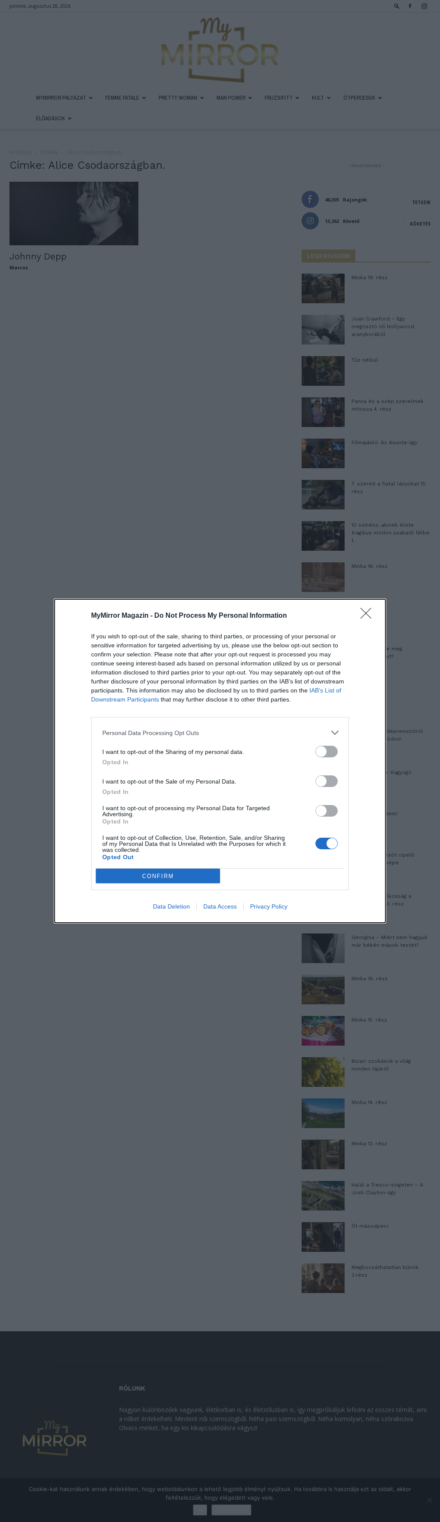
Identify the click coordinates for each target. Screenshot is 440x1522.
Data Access (220, 906)
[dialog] (220, 761)
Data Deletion (171, 906)
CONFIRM (158, 876)
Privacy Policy (268, 906)
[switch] (326, 751)
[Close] (369, 616)
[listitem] (220, 732)
